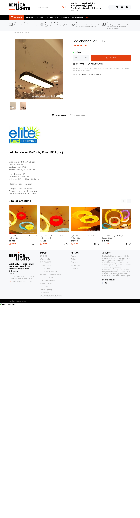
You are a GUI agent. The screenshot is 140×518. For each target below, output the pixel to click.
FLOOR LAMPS (45, 268)
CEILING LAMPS (46, 265)
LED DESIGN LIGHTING (94, 74)
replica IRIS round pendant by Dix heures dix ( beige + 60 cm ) (116, 237)
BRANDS (43, 256)
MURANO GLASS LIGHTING (50, 274)
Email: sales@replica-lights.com (86, 8)
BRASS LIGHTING (46, 284)
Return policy (53, 17)
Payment (74, 262)
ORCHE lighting (46, 290)
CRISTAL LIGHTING (47, 277)
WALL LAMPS (45, 259)
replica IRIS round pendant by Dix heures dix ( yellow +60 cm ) (85, 237)
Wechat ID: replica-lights (83, 3)
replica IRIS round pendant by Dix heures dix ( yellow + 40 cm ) (23, 237)
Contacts (65, 17)
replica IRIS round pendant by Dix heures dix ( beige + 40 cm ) (54, 237)
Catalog (18, 17)
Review (74, 256)
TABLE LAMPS (45, 262)
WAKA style (44, 293)
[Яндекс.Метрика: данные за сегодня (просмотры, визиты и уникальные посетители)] (7, 304)
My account (77, 17)
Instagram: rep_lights (81, 6)
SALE (87, 17)
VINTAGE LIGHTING (47, 281)
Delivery (40, 17)
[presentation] (123, 201)
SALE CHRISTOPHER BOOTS (51, 296)
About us (30, 17)
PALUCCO (44, 287)
